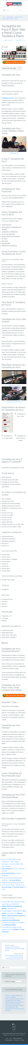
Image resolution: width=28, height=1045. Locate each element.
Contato (22, 1040)
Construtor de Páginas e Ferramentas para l (13, 922)
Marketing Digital (20, 40)
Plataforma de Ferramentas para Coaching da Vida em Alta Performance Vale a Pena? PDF (14, 956)
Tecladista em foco (14, 153)
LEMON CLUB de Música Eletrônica (13, 882)
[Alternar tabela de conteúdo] (18, 68)
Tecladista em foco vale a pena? (14, 401)
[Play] (14, 53)
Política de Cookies (9, 1040)
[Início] (14, 1027)
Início (7, 1038)
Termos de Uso (17, 1040)
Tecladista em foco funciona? (14, 385)
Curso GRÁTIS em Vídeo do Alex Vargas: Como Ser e (13, 929)
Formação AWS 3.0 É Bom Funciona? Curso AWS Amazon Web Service (15, 948)
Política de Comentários (17, 1038)
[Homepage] (14, 4)
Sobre (10, 1038)
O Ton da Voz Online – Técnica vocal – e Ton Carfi (14, 887)
